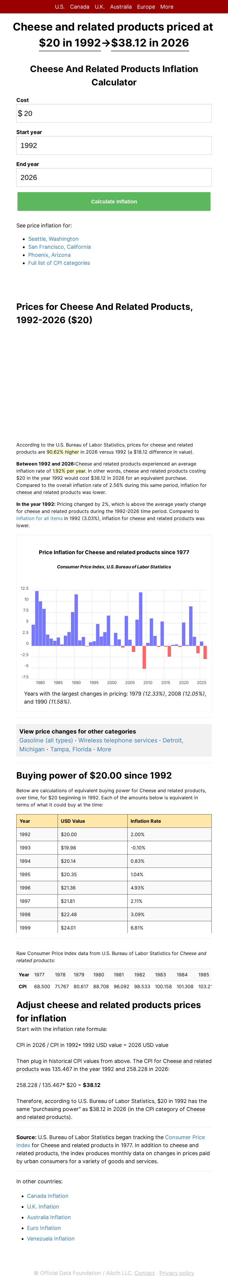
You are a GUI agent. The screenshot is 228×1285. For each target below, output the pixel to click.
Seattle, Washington (53, 239)
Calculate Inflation (114, 202)
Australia (121, 7)
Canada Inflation (48, 1196)
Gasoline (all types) (46, 740)
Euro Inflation (44, 1228)
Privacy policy (176, 1273)
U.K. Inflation (43, 1206)
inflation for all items (39, 518)
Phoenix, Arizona (49, 255)
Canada (79, 7)
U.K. (100, 7)
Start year (29, 132)
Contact (144, 1273)
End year (27, 164)
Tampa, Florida (70, 749)
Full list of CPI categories (59, 263)
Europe (146, 7)
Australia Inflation (49, 1217)
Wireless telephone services (117, 740)
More (166, 7)
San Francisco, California (59, 247)
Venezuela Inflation (51, 1238)
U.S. (60, 7)
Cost (22, 100)
